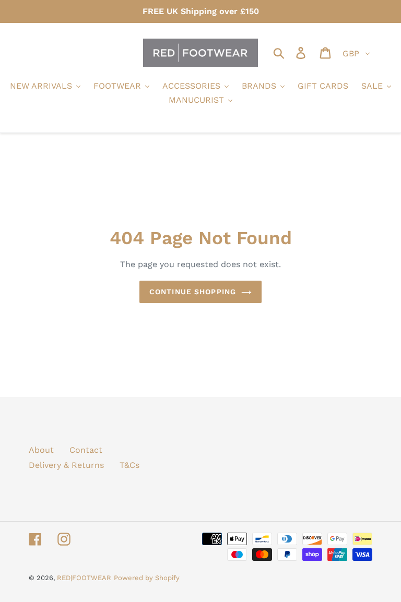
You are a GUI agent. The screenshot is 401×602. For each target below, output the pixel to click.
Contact (85, 450)
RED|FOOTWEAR (84, 578)
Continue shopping (192, 291)
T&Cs (129, 465)
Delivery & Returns (66, 465)
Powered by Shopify (147, 578)
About (41, 450)
